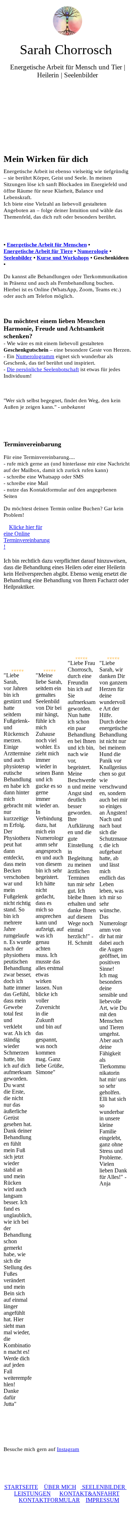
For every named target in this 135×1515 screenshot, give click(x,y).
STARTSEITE (21, 1487)
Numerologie (92, 251)
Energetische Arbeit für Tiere (38, 251)
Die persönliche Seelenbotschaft (43, 369)
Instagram (68, 1449)
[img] (67, 20)
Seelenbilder (18, 258)
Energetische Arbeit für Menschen (47, 245)
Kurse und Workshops (63, 258)
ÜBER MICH (60, 1487)
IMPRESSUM (102, 1500)
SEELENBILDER (104, 1487)
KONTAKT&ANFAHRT (89, 1493)
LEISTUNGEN (32, 1493)
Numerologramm (35, 356)
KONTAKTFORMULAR (49, 1500)
